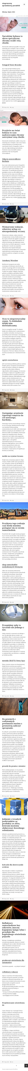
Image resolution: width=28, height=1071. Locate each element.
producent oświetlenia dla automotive (13, 961)
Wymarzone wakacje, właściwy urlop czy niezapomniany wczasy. (13, 229)
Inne (12, 1062)
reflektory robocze (10, 972)
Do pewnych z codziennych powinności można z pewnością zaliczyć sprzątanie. (12, 723)
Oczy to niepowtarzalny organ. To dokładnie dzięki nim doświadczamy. (13, 322)
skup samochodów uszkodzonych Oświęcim (12, 565)
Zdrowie (13, 390)
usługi (12, 107)
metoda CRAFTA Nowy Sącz (13, 660)
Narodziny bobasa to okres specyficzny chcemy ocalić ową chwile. (12, 39)
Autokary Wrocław (10, 260)
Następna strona (26, 1065)
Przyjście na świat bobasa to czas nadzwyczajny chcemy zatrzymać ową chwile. (13, 133)
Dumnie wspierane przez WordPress (10, 1069)
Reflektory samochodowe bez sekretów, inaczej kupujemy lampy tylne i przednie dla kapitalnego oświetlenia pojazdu (14, 930)
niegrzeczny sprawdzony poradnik (11, 4)
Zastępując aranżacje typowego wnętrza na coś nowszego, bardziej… (12, 416)
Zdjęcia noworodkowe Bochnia (11, 160)
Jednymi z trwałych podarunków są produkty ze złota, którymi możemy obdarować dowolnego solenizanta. (13, 825)
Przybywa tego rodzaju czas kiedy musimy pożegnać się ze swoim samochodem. (13, 526)
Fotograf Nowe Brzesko (11, 65)
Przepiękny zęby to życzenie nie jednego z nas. (13, 627)
